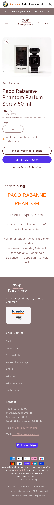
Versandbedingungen (18, 362)
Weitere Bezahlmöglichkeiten (27, 167)
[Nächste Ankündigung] (48, 11)
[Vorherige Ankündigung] (5, 11)
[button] (6, 22)
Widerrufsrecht (14, 383)
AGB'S (9, 369)
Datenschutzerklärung (19, 491)
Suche (9, 341)
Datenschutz (13, 355)
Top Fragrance (22, 486)
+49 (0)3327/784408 (24, 427)
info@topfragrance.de (25, 434)
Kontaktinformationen (22, 496)
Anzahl (5, 123)
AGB (35, 491)
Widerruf (11, 376)
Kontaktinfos (13, 390)
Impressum (12, 348)
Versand (15, 118)
